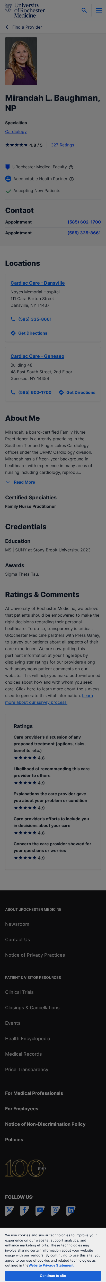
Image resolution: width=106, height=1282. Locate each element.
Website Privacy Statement (51, 1265)
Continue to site (53, 1275)
